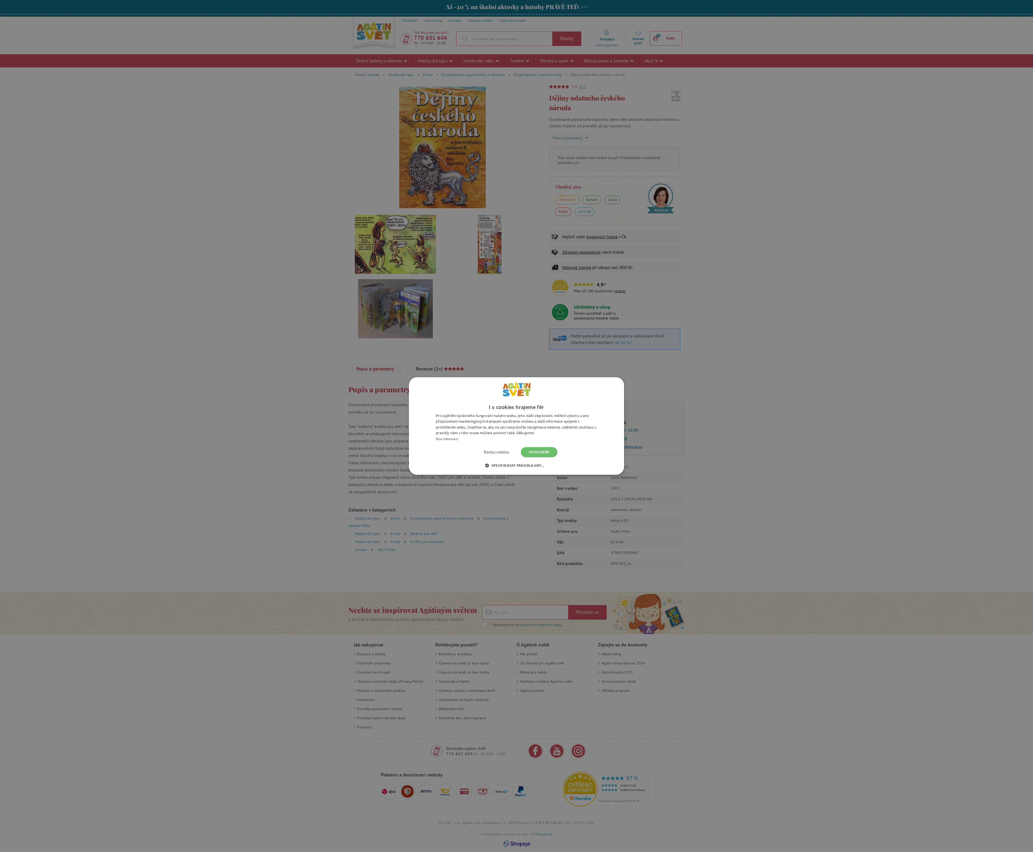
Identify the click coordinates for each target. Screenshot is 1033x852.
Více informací (447, 439)
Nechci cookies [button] (496, 452)
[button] (516, 465)
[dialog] (516, 426)
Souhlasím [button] (539, 452)
